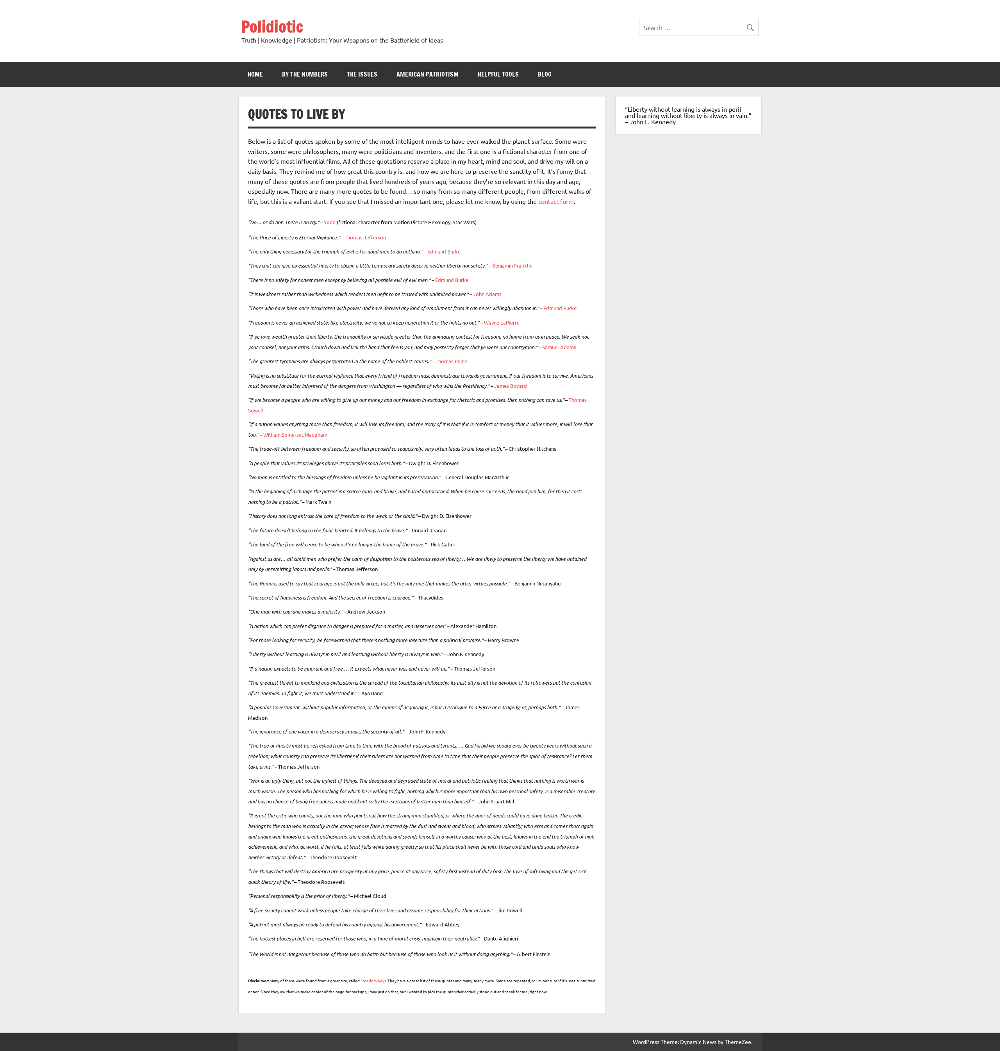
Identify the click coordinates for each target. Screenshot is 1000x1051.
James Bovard (510, 385)
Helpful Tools (498, 74)
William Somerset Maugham (295, 434)
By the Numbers (305, 74)
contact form (556, 201)
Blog (545, 74)
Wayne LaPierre (502, 322)
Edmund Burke (444, 251)
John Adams (487, 294)
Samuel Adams (559, 347)
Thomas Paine (451, 361)
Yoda (330, 222)
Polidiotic (272, 26)
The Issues (362, 74)
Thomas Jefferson (365, 237)
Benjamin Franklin (512, 265)
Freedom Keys (373, 980)
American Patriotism (427, 74)
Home (255, 74)
